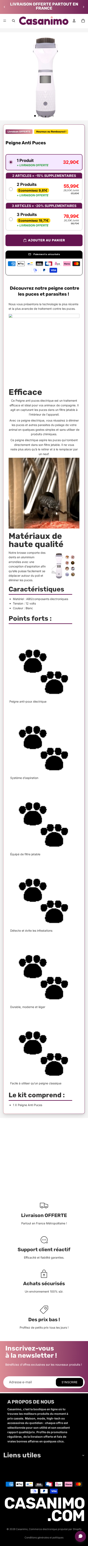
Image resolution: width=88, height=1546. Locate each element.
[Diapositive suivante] (83, 6)
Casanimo (22, 1529)
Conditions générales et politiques (44, 1537)
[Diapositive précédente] (4, 6)
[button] (44, 162)
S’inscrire (69, 1382)
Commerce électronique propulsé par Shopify (55, 1529)
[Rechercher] (13, 20)
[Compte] (74, 20)
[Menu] (4, 20)
